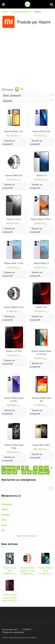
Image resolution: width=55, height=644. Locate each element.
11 (41, 467)
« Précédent (8, 467)
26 (29, 472)
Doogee (5, 514)
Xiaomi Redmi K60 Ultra (13, 446)
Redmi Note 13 (41, 263)
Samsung (6, 504)
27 (35, 472)
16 (15, 472)
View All (17, 495)
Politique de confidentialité (13, 632)
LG (3, 530)
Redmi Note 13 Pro (13, 263)
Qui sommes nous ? (10, 629)
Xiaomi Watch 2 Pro (14, 307)
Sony (4, 525)
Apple (4, 509)
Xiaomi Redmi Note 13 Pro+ (14, 399)
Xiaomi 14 (41, 175)
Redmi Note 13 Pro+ (41, 219)
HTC (3, 519)
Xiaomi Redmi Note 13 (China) (41, 352)
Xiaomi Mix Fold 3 (41, 445)
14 (4, 472)
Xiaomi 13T (41, 307)
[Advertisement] (27, 59)
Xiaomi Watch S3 (13, 175)
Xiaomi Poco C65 (41, 131)
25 (24, 472)
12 (46, 467)
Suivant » (43, 472)
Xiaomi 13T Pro (14, 351)
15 (9, 472)
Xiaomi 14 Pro (14, 219)
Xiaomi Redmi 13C (13, 131)
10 (35, 467)
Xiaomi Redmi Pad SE (41, 399)
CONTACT (27, 629)
